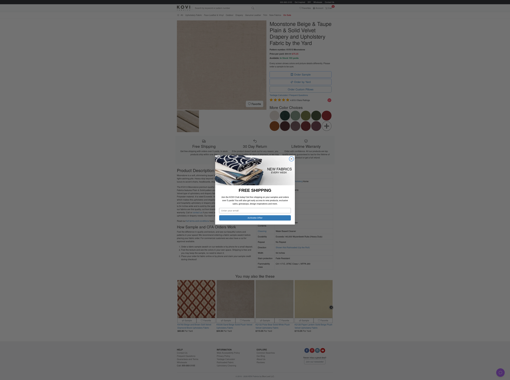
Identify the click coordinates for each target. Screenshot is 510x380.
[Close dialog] (291, 159)
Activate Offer (255, 217)
